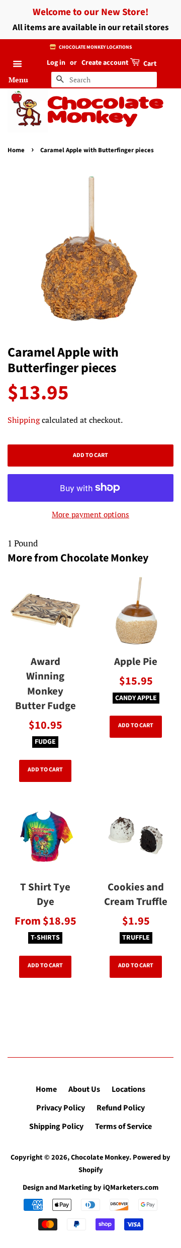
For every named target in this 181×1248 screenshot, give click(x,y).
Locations (128, 1089)
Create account (104, 63)
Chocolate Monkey (105, 111)
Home (16, 150)
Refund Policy (121, 1107)
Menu (18, 79)
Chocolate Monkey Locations (95, 47)
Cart (149, 64)
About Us (84, 1089)
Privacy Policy (60, 1107)
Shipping (24, 419)
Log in (56, 63)
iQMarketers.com (130, 1187)
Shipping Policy (56, 1126)
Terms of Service (123, 1126)
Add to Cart (45, 769)
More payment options (90, 514)
